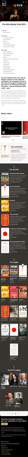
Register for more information (10, 443)
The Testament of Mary (8, 46)
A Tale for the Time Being (9, 44)
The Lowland (6, 42)
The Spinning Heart (7, 71)
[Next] (5, 118)
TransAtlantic (6, 66)
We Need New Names (8, 37)
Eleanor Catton (16, 150)
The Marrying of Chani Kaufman (10, 58)
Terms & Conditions (7, 449)
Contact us (4, 447)
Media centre (5, 441)
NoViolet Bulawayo (15, 181)
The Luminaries (6, 32)
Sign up (4, 424)
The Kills (5, 60)
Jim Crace (13, 210)
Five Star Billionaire (7, 51)
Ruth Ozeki (14, 237)
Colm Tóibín (14, 251)
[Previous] (2, 118)
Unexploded (6, 64)
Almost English (6, 67)
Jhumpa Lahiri (14, 224)
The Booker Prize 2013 (21, 148)
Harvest (5, 41)
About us (3, 445)
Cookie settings (5, 454)
